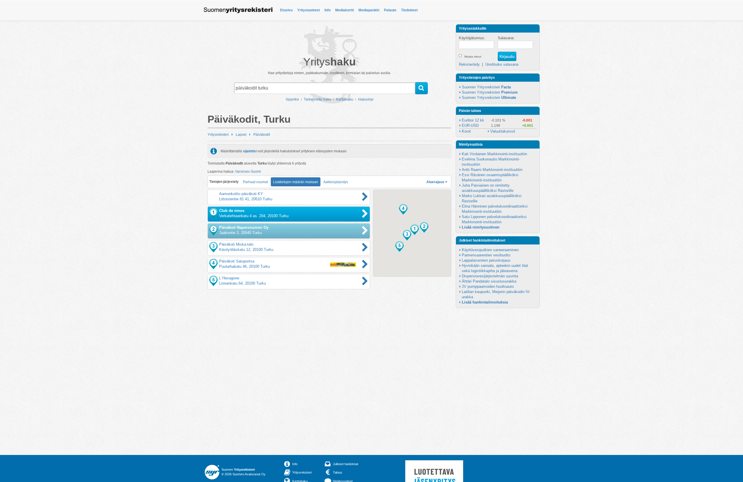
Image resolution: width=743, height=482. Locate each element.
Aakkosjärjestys (335, 182)
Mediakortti (344, 10)
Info (327, 10)
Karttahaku (344, 99)
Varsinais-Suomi (248, 171)
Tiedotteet (409, 10)
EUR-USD (470, 125)
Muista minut (472, 56)
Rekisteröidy (469, 64)
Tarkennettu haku (317, 99)
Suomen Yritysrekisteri (486, 87)
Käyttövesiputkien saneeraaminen (490, 250)
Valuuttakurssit (502, 131)
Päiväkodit (261, 135)
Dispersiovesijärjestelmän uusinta (490, 276)
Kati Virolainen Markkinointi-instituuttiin (494, 154)
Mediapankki (368, 10)
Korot (466, 131)
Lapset (241, 135)
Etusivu (286, 10)
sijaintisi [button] (250, 151)
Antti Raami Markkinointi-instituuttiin (492, 169)
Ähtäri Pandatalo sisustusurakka (489, 281)
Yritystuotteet (308, 10)
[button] (414, 229)
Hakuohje (366, 99)
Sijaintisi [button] (292, 99)
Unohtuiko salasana (501, 64)
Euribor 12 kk (473, 120)
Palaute (390, 10)
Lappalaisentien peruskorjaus (486, 260)
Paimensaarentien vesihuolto (486, 255)
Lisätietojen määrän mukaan (295, 182)
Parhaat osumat (255, 182)
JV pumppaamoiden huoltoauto (488, 286)
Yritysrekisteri (218, 135)
